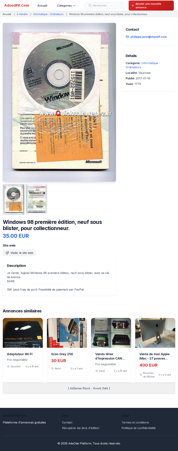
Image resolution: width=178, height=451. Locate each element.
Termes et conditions (135, 422)
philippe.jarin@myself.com (149, 36)
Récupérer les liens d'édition (80, 428)
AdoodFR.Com (16, 5)
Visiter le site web (21, 253)
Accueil (42, 5)
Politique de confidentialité (139, 428)
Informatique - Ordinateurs (48, 14)
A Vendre (22, 14)
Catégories (64, 5)
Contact (67, 422)
